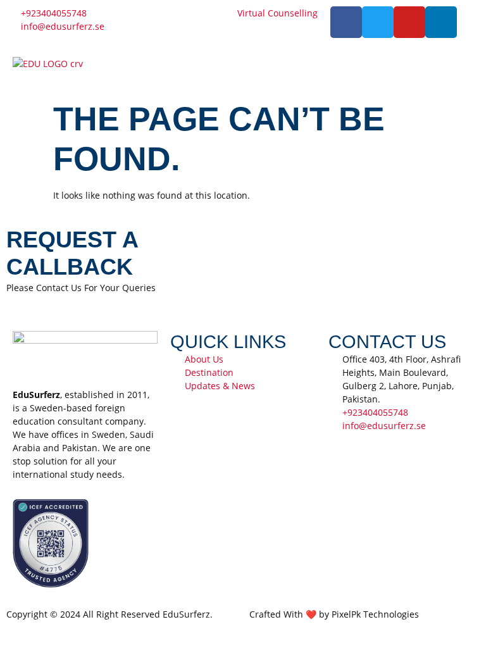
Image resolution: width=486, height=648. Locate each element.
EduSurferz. (188, 614)
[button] (361, 69)
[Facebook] (346, 22)
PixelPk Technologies (375, 614)
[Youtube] (409, 22)
